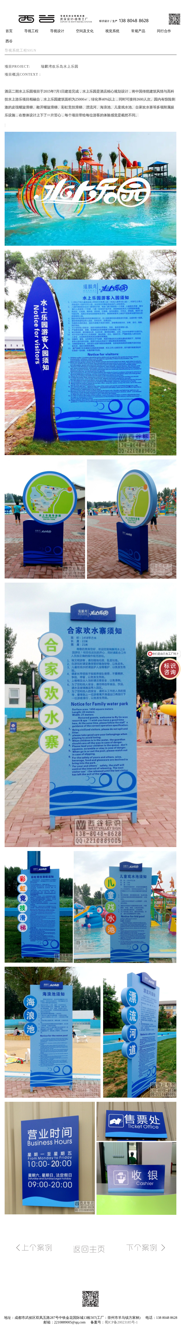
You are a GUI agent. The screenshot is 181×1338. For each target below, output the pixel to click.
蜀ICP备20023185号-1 (121, 1322)
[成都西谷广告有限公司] (90, 24)
